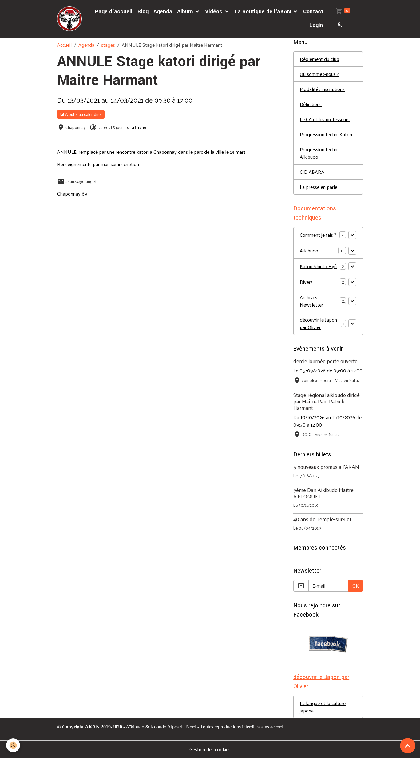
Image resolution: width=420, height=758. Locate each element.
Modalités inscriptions (322, 89)
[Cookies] (13, 745)
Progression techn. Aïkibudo (319, 153)
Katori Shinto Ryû (318, 266)
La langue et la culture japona (323, 707)
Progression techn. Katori (326, 134)
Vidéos (214, 11)
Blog (143, 11)
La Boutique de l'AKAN (263, 11)
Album (185, 11)
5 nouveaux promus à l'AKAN (326, 467)
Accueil (64, 44)
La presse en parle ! (319, 186)
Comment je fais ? (318, 235)
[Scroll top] (407, 745)
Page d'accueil (114, 11)
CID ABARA (312, 171)
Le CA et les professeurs (325, 119)
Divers (306, 282)
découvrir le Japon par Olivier (318, 323)
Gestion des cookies (210, 749)
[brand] (70, 18)
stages (108, 44)
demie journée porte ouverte (325, 361)
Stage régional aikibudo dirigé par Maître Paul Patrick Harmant (326, 401)
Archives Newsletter (311, 301)
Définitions (311, 104)
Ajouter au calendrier (83, 114)
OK (355, 585)
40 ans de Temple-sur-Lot (322, 519)
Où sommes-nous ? (319, 73)
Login (316, 25)
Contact (313, 11)
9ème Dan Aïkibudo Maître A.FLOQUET (323, 493)
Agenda (162, 11)
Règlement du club (319, 58)
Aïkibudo (309, 250)
